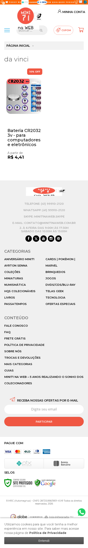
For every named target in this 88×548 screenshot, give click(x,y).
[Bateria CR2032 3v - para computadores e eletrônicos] (24, 120)
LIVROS (9, 297)
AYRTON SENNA (15, 265)
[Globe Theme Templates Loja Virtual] (26, 517)
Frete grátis (15, 338)
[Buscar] (41, 30)
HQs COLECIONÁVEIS (19, 291)
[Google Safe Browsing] (45, 482)
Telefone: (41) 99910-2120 (44, 203)
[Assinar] (44, 421)
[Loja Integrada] (60, 517)
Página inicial (18, 46)
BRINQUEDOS (55, 272)
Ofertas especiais (60, 304)
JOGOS (50, 278)
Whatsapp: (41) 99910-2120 (44, 210)
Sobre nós (13, 351)
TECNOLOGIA (55, 297)
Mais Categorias (18, 364)
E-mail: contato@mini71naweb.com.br (44, 223)
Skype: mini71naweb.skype (44, 216)
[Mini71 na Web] (25, 15)
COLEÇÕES (12, 272)
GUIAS (9, 370)
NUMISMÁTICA (15, 284)
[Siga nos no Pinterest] (58, 238)
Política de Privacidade (24, 344)
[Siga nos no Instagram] (51, 238)
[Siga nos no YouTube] (43, 238)
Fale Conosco (16, 325)
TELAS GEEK (54, 291)
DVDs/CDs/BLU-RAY (60, 284)
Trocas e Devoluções (22, 357)
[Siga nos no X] (36, 238)
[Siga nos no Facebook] (28, 238)
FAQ (7, 332)
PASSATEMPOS (15, 304)
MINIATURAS (13, 278)
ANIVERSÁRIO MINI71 (19, 259)
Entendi (44, 541)
